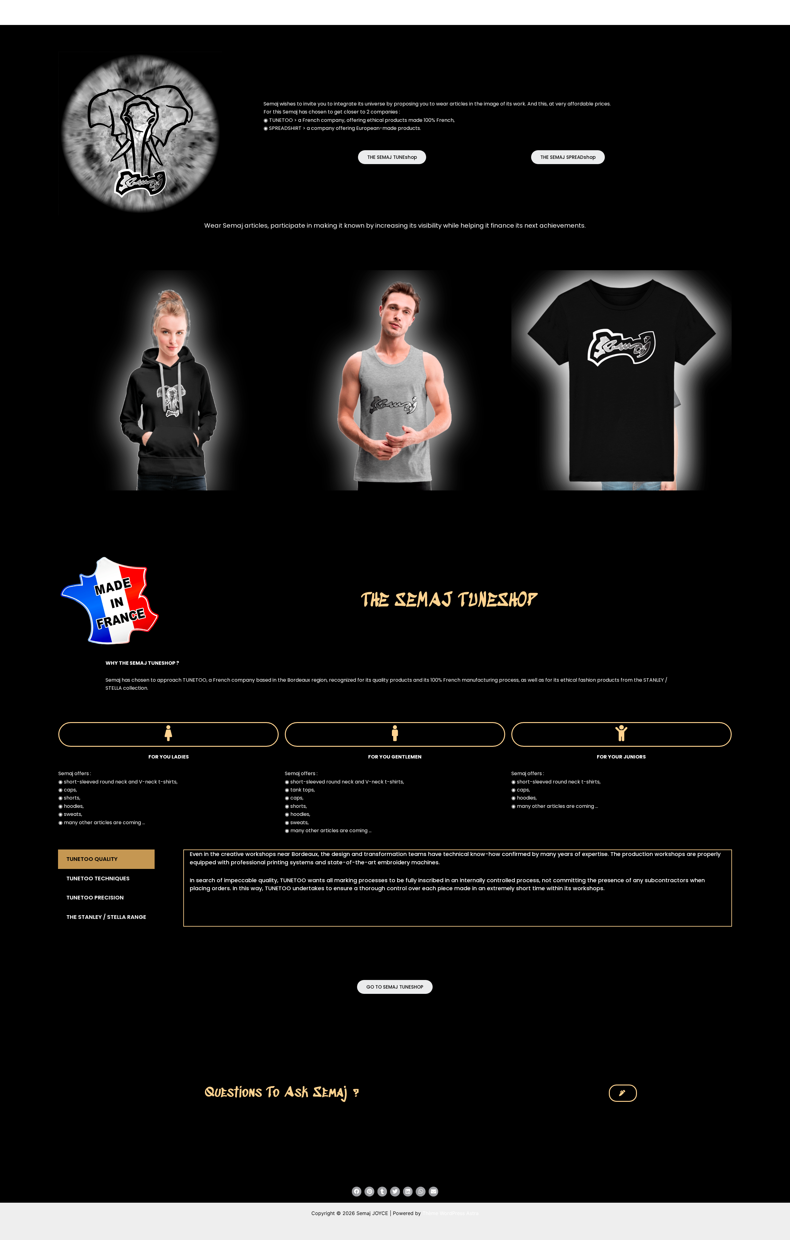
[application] (445, 12)
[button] (392, 157)
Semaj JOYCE (244, 12)
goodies (529, 12)
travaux (433, 12)
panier (562, 12)
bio (500, 12)
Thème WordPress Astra (450, 1213)
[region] (140, 133)
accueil (406, 12)
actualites (469, 12)
